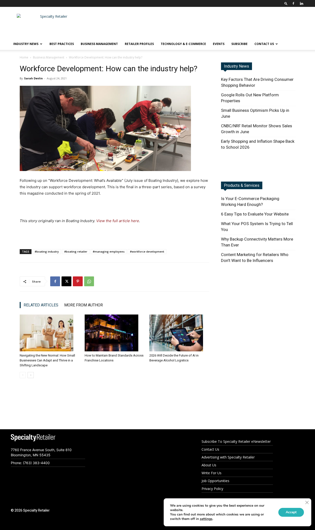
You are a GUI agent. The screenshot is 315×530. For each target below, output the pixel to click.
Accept (291, 512)
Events (218, 44)
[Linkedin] (301, 3)
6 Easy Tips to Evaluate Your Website (255, 214)
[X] (66, 281)
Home (24, 57)
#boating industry (47, 251)
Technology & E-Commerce (183, 44)
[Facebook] (293, 3)
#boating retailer (75, 251)
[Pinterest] (78, 281)
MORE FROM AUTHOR (83, 305)
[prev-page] (23, 375)
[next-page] (31, 375)
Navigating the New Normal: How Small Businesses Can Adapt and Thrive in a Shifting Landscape (47, 360)
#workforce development (147, 251)
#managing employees (109, 251)
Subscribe (239, 44)
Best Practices (61, 44)
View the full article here (117, 220)
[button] (286, 3)
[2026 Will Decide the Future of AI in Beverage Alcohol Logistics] (179, 333)
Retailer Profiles (139, 44)
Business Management (99, 44)
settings (206, 519)
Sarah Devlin (34, 78)
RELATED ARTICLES (41, 305)
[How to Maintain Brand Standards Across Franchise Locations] (114, 333)
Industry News (236, 66)
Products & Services (241, 185)
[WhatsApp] (89, 281)
